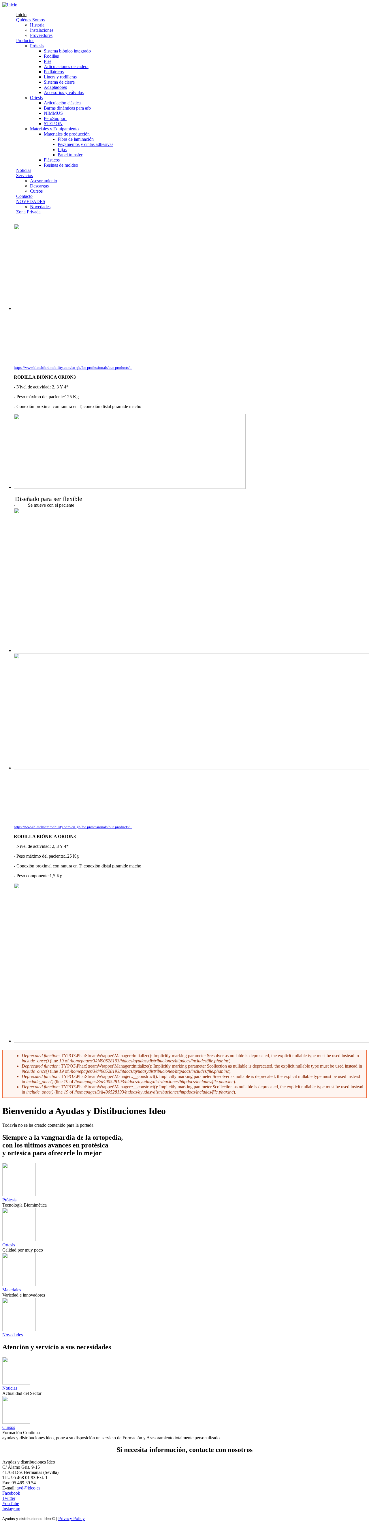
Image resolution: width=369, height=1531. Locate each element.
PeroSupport (55, 118)
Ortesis (36, 97)
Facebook (11, 1493)
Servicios (24, 175)
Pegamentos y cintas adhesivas (85, 144)
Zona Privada (28, 211)
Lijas (62, 149)
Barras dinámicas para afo (67, 108)
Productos (25, 40)
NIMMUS (53, 113)
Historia (37, 24)
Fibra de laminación (76, 139)
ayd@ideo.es (28, 1487)
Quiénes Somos (30, 19)
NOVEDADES (30, 201)
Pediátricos (54, 71)
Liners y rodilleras (60, 76)
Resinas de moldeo (61, 165)
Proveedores (41, 35)
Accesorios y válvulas (64, 92)
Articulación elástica (62, 102)
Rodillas (51, 56)
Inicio (21, 14)
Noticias (23, 170)
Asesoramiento (43, 180)
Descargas (39, 185)
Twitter (8, 1498)
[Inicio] (9, 4)
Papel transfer (70, 154)
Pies (47, 61)
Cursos (36, 191)
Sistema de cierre (59, 82)
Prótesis (37, 45)
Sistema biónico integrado (67, 50)
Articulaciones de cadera (66, 66)
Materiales (11, 1289)
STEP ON (53, 123)
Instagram (11, 1508)
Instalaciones (41, 30)
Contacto (24, 196)
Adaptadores (55, 87)
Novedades (40, 206)
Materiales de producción (67, 134)
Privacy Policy (71, 1518)
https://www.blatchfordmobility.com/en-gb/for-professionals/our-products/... (73, 367)
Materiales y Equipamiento (54, 128)
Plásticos (52, 159)
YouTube (10, 1503)
